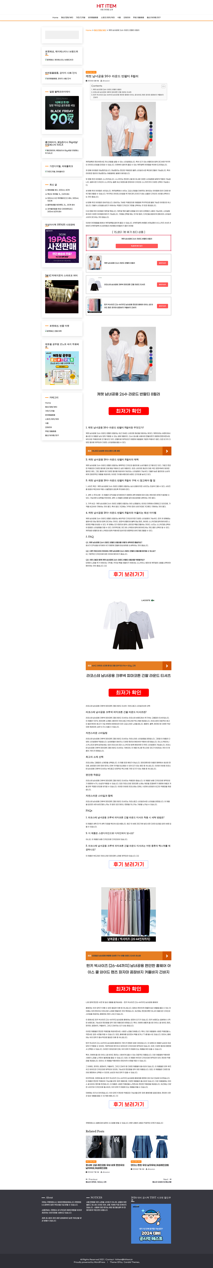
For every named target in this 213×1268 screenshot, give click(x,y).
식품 (119, 17)
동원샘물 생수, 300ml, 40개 (58, 190)
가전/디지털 (80, 17)
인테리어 (127, 17)
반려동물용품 (93, 17)
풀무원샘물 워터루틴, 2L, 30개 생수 (61, 205)
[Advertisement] (128, 50)
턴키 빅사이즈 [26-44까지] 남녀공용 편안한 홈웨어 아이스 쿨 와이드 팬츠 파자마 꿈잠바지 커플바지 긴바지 (128, 96)
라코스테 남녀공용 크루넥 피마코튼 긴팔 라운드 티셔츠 (112, 92)
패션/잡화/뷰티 (67, 17)
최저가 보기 (162, 263)
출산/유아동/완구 (154, 17)
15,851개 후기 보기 (136, 246)
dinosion (106, 81)
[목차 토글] (162, 86)
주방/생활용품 (138, 17)
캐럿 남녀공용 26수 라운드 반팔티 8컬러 (107, 90)
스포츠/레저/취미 (108, 17)
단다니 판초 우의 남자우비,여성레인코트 (150, 1165)
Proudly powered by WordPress (90, 1262)
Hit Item (106, 6)
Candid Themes (131, 1262)
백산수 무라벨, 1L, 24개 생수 (58, 194)
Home (55, 17)
